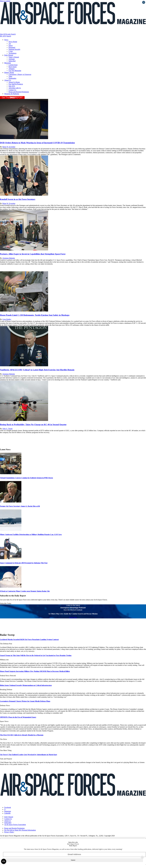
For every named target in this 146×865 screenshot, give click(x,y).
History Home (9, 72)
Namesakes (12, 78)
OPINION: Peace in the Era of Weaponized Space (18, 717)
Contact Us (12, 90)
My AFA (3, 36)
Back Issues (13, 67)
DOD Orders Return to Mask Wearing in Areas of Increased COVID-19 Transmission (37, 143)
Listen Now (73, 617)
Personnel (12, 47)
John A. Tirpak (7, 428)
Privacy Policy (9, 832)
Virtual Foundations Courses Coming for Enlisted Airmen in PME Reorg (26, 478)
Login (9, 34)
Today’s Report (14, 57)
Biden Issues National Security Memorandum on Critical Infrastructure (26, 685)
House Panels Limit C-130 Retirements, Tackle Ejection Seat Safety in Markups (34, 315)
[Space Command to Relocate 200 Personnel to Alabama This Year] (10, 558)
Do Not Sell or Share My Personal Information (20, 830)
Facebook (7, 807)
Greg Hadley (6, 319)
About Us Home (14, 82)
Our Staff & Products (16, 84)
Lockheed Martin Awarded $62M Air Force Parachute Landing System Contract (29, 639)
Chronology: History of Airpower (20, 74)
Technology (13, 53)
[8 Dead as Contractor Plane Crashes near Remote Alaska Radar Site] (10, 587)
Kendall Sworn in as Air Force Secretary (17, 199)
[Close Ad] (142, 857)
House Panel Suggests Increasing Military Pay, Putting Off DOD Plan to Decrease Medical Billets (35, 671)
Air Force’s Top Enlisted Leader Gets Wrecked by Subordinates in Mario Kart (28, 754)
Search (13, 34)
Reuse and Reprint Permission (19, 92)
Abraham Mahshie (8, 258)
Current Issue (13, 65)
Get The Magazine (15, 70)
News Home (13, 42)
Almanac (12, 69)
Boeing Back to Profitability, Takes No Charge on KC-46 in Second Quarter (33, 424)
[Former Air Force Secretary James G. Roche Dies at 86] (10, 502)
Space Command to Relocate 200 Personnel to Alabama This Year (24, 563)
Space (11, 45)
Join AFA (3, 34)
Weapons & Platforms (11, 94)
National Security (14, 49)
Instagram (7, 811)
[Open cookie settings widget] (3, 861)
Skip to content (5, 1)
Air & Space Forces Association (15, 824)
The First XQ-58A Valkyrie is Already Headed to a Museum (21, 735)
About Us (7, 80)
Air (10, 43)
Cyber (11, 51)
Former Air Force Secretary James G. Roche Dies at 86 (20, 506)
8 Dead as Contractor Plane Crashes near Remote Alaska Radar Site (25, 591)
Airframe (12, 59)
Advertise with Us (15, 88)
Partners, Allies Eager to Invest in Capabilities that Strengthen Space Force (32, 254)
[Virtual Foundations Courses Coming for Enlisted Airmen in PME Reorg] (10, 474)
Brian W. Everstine (8, 147)
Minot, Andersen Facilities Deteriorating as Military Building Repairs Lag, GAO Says (31, 534)
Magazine (7, 63)
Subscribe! (12, 61)
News (6, 40)
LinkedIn (7, 813)
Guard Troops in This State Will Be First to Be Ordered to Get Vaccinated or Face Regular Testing (35, 655)
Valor (10, 76)
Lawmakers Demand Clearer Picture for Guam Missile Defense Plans (25, 701)
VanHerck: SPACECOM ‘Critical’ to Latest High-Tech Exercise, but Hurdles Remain (37, 370)
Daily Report (8, 55)
